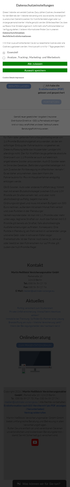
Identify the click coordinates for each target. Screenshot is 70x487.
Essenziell (12, 52)
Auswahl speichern (35, 70)
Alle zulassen (35, 64)
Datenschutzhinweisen (14, 32)
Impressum (19, 77)
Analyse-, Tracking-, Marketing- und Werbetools (33, 57)
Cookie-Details (9, 77)
